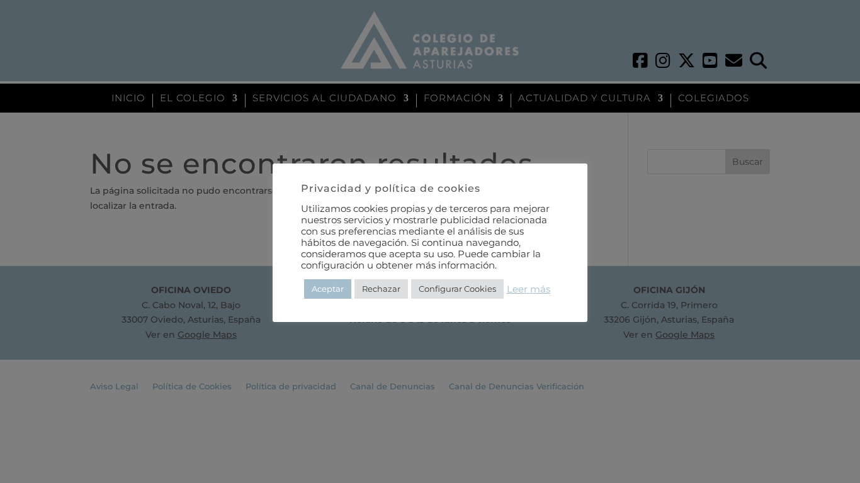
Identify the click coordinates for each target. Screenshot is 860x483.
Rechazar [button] (381, 289)
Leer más (528, 289)
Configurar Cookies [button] (457, 289)
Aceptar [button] (328, 289)
